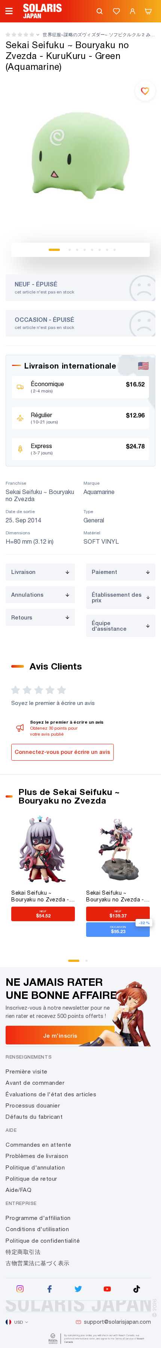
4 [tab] (84, 250)
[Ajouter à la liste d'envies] (145, 91)
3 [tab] (77, 250)
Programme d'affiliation (38, 1218)
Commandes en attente (38, 1145)
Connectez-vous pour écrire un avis (62, 752)
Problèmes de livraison (37, 1156)
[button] (20, 34)
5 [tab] (92, 250)
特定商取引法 (23, 1252)
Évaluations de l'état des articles (51, 1094)
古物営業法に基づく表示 (38, 1263)
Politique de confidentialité (43, 1240)
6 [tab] (99, 250)
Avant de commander (35, 1083)
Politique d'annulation (35, 1167)
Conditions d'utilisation (37, 1229)
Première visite (27, 1071)
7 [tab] (107, 250)
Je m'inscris (60, 1035)
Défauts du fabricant (34, 1117)
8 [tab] (114, 250)
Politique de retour (31, 1178)
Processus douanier (33, 1105)
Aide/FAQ (18, 1190)
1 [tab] (54, 250)
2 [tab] (69, 250)
